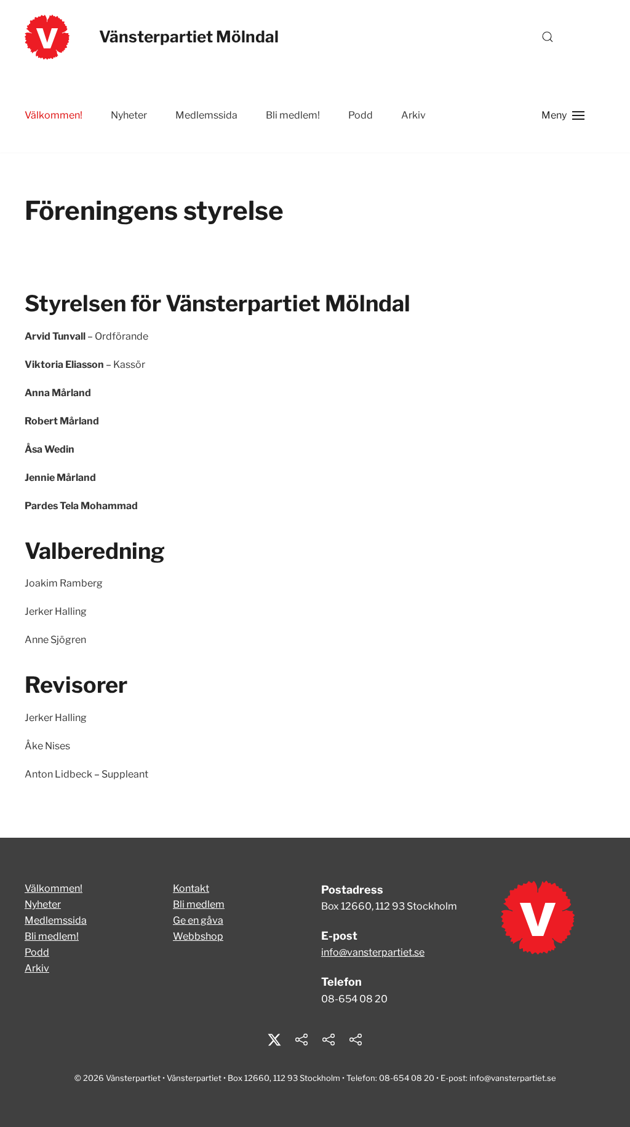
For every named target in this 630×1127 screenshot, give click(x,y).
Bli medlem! (293, 115)
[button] (547, 36)
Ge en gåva (198, 920)
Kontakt (191, 888)
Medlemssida (206, 115)
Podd (360, 115)
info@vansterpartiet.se (373, 952)
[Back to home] (47, 36)
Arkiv (37, 968)
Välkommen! (53, 888)
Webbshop (198, 936)
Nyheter (129, 115)
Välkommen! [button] (53, 115)
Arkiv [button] (413, 115)
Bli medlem (199, 904)
